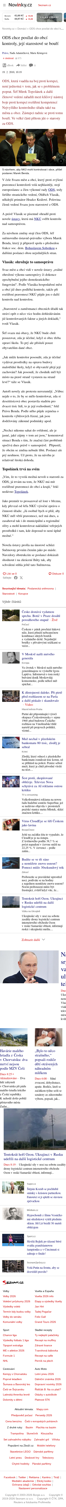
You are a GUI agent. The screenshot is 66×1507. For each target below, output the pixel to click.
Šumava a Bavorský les (16, 1384)
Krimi (24, 751)
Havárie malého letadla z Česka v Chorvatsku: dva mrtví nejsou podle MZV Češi (13, 1059)
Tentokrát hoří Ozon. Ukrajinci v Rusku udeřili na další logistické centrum (42, 902)
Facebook (9, 1477)
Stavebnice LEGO (20, 1451)
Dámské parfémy (43, 1451)
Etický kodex (44, 1480)
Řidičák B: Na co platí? (48, 1389)
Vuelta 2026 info (44, 1296)
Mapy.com (42, 1409)
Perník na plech (44, 1360)
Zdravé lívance (43, 1345)
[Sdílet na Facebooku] (16, 578)
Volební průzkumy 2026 (16, 1301)
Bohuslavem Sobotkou (40, 248)
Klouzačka (47, 1433)
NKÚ (37, 218)
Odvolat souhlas (41, 1484)
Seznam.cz (44, 5)
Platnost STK (42, 1399)
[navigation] (4, 5)
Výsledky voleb (11, 1306)
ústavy (16, 218)
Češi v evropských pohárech (41, 1421)
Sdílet (24, 65)
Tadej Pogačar (43, 1311)
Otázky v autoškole (46, 1394)
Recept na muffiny (45, 1340)
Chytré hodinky (20, 1463)
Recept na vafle (44, 1355)
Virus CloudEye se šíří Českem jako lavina (42, 823)
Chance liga (10, 1335)
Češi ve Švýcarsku (13, 1389)
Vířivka (56, 1439)
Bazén (29, 1427)
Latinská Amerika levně (16, 1394)
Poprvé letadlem (12, 1379)
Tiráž (56, 1477)
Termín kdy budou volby (17, 1311)
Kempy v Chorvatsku (15, 1374)
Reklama (34, 1477)
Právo (5, 53)
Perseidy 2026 (43, 1415)
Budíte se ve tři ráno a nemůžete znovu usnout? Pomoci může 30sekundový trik (43, 863)
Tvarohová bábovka (46, 1350)
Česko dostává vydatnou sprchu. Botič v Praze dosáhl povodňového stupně (41, 615)
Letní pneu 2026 (44, 1374)
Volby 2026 (9, 1296)
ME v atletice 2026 (13, 1350)
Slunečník (32, 1433)
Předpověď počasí (21, 1415)
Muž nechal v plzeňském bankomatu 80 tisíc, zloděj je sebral (41, 743)
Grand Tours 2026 (45, 1321)
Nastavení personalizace (33, 1488)
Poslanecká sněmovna (40, 588)
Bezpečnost (28, 830)
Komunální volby (12, 1321)
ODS (51, 189)
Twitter (22, 1477)
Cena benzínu (14, 1421)
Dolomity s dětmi (12, 1399)
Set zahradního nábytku (17, 1439)
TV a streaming (30, 795)
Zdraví (25, 872)
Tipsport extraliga (13, 1345)
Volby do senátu (12, 1316)
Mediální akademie (23, 1480)
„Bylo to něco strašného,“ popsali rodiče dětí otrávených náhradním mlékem (46, 1061)
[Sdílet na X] (21, 578)
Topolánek (21, 491)
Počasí (25, 624)
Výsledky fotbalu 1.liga (16, 1340)
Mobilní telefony (46, 1445)
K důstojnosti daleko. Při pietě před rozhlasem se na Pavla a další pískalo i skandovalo (42, 696)
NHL (5, 1360)
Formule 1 (9, 1355)
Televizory (48, 1457)
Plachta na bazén (46, 1427)
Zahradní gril (41, 1439)
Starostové (8, 593)
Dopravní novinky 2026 (48, 1384)
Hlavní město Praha (32, 709)
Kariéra (46, 1477)
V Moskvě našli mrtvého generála (38, 656)
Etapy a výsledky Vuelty (48, 1301)
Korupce (23, 593)
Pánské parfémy (41, 1463)
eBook (10, 65)
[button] (33, 147)
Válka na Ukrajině (31, 911)
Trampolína (17, 1433)
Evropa (25, 663)
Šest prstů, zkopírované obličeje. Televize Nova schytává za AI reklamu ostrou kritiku (42, 784)
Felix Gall (40, 1316)
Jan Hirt (39, 1306)
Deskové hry (32, 1457)
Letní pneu (15, 1457)
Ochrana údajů (20, 1484)
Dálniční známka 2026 (48, 1379)
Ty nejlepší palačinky (47, 1335)
